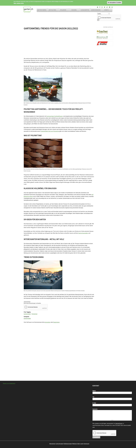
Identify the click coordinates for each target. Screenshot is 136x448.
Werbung (74, 443)
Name (94, 390)
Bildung (74, 10)
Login (81, 443)
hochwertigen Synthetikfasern (55, 116)
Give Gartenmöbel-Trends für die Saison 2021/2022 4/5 (28, 301)
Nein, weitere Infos (19, 3)
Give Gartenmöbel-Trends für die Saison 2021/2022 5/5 (29, 301)
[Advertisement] (59, 43)
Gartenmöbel (27, 314)
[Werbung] (107, 7)
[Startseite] (28, 11)
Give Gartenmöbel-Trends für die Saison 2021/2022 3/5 (27, 301)
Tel (93, 397)
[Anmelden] (112, 7)
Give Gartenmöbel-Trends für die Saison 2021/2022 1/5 (24, 301)
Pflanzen (63, 10)
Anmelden (47, 322)
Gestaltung (52, 10)
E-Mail (94, 403)
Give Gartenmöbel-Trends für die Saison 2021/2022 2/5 (25, 301)
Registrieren (56, 322)
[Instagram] (102, 7)
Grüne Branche (96, 10)
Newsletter (52, 443)
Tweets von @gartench (9, 383)
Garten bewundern (83, 233)
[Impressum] (109, 7)
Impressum (86, 443)
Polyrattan (34, 314)
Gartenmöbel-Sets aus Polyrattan (50, 131)
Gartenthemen (41, 10)
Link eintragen (59, 443)
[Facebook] (99, 7)
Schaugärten (85, 10)
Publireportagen (68, 443)
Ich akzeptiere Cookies (114, 2)
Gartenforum (118, 423)
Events (106, 10)
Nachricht (95, 409)
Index (78, 443)
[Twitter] (104, 7)
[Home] (97, 7)
